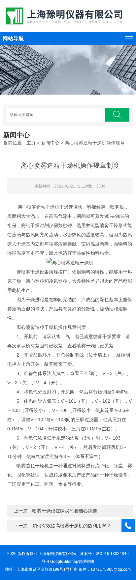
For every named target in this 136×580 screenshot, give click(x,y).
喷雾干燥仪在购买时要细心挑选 (64, 510)
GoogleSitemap (64, 561)
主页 (31, 142)
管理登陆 (86, 561)
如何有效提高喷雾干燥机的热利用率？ (71, 525)
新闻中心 (50, 142)
